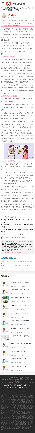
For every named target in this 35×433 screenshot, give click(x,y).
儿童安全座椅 (11, 394)
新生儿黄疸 (19, 399)
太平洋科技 (15, 392)
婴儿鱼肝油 (11, 418)
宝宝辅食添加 (22, 423)
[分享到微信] (15, 258)
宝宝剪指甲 (13, 416)
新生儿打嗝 (9, 396)
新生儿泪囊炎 (20, 402)
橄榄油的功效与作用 (25, 428)
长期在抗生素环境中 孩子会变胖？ (20, 366)
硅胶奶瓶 (12, 420)
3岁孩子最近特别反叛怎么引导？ (20, 328)
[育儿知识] (17, 4)
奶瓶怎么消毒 (7, 421)
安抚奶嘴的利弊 (20, 422)
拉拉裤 (11, 426)
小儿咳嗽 (6, 415)
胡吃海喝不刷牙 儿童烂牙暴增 (19, 351)
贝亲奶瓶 (22, 418)
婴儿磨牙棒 (7, 404)
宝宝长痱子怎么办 (8, 417)
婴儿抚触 (11, 410)
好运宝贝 (15, 241)
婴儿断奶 (21, 409)
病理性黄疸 (13, 399)
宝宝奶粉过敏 (22, 407)
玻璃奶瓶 (17, 418)
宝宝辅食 (18, 404)
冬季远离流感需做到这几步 (18, 305)
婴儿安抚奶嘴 (15, 423)
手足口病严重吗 (24, 413)
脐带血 (28, 400)
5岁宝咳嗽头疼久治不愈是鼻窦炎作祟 (21, 282)
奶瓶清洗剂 (13, 422)
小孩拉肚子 (21, 412)
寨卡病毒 (14, 402)
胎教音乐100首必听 (9, 398)
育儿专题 (4, 394)
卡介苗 (29, 401)
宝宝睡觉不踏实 (7, 405)
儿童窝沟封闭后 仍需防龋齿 (18, 358)
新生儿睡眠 (14, 405)
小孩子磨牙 (17, 413)
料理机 (20, 424)
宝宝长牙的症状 (14, 412)
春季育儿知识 (18, 394)
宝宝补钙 (26, 409)
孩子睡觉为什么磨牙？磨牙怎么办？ (21, 343)
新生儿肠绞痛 (7, 402)
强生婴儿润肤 (6, 416)
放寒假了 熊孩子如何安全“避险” (19, 313)
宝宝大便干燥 (14, 406)
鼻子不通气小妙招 (14, 409)
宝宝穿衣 (25, 401)
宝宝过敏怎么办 (14, 407)
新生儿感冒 (26, 402)
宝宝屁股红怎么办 (26, 416)
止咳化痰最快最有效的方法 (20, 426)
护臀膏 (24, 424)
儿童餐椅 (16, 424)
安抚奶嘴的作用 (7, 423)
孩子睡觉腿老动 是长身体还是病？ (20, 289)
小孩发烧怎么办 (16, 411)
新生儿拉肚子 (25, 395)
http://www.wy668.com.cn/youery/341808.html (14, 252)
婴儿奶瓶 (27, 418)
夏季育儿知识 (25, 394)
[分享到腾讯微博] (10, 258)
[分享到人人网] (12, 258)
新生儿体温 (25, 399)
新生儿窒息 (11, 401)
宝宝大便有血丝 (8, 411)
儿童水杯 (10, 424)
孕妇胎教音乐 (18, 398)
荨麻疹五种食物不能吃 (27, 427)
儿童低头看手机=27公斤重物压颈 (20, 320)
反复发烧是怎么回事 (6, 428)
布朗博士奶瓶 (26, 421)
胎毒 (28, 406)
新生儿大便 (23, 400)
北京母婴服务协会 (23, 241)
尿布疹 (23, 417)
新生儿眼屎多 (16, 396)
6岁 (12, 395)
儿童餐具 (5, 418)
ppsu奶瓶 (17, 420)
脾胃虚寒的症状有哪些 (16, 427)
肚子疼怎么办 (6, 427)
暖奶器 (8, 422)
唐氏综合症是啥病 (22, 406)
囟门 (6, 401)
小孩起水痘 (12, 415)
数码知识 (20, 392)
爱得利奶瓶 (14, 421)
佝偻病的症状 (6, 412)
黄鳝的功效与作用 (16, 428)
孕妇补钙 (5, 410)
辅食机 (27, 423)
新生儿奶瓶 (22, 420)
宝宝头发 (19, 416)
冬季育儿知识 (7, 395)
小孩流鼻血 (27, 412)
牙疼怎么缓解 (23, 396)
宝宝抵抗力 (23, 411)
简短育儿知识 (17, 395)
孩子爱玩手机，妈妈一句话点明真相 (12, 234)
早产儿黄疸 (7, 399)
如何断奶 (13, 404)
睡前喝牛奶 (23, 404)
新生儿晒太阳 (17, 400)
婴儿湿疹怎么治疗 (20, 415)
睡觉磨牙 (12, 413)
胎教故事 (25, 398)
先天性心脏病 (6, 406)
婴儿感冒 (28, 407)
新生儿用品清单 (18, 401)
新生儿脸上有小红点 (22, 405)
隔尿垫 (6, 426)
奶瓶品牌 (6, 420)
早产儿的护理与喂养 (8, 400)
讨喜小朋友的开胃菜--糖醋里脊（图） (21, 297)
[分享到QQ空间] (4, 258)
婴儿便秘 (16, 410)
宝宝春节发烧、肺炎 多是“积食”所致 (21, 336)
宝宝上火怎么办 (17, 417)
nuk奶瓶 (20, 421)
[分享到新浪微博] (7, 258)
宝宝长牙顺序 (22, 410)
